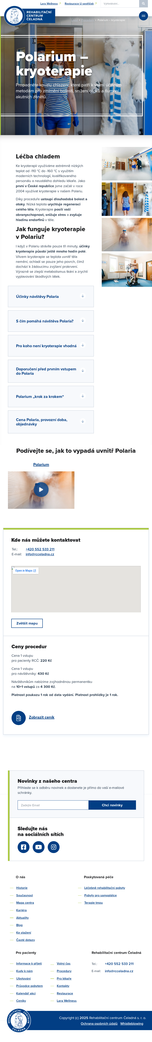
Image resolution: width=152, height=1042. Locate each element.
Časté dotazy (25, 940)
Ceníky (21, 1000)
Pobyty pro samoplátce (100, 895)
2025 (84, 1017)
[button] (51, 296)
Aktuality (22, 917)
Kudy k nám (24, 971)
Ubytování (23, 978)
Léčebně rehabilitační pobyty (104, 888)
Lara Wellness (67, 1000)
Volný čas (63, 963)
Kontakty (63, 986)
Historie (22, 888)
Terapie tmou (93, 902)
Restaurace (65, 993)
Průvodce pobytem (29, 986)
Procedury (87, 20)
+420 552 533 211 (40, 549)
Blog (19, 925)
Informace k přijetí (29, 963)
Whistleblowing (131, 1023)
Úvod (74, 20)
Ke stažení (23, 932)
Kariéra (21, 910)
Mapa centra (25, 902)
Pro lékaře (64, 978)
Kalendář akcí (26, 993)
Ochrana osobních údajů (99, 1023)
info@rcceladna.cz (40, 554)
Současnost (24, 895)
